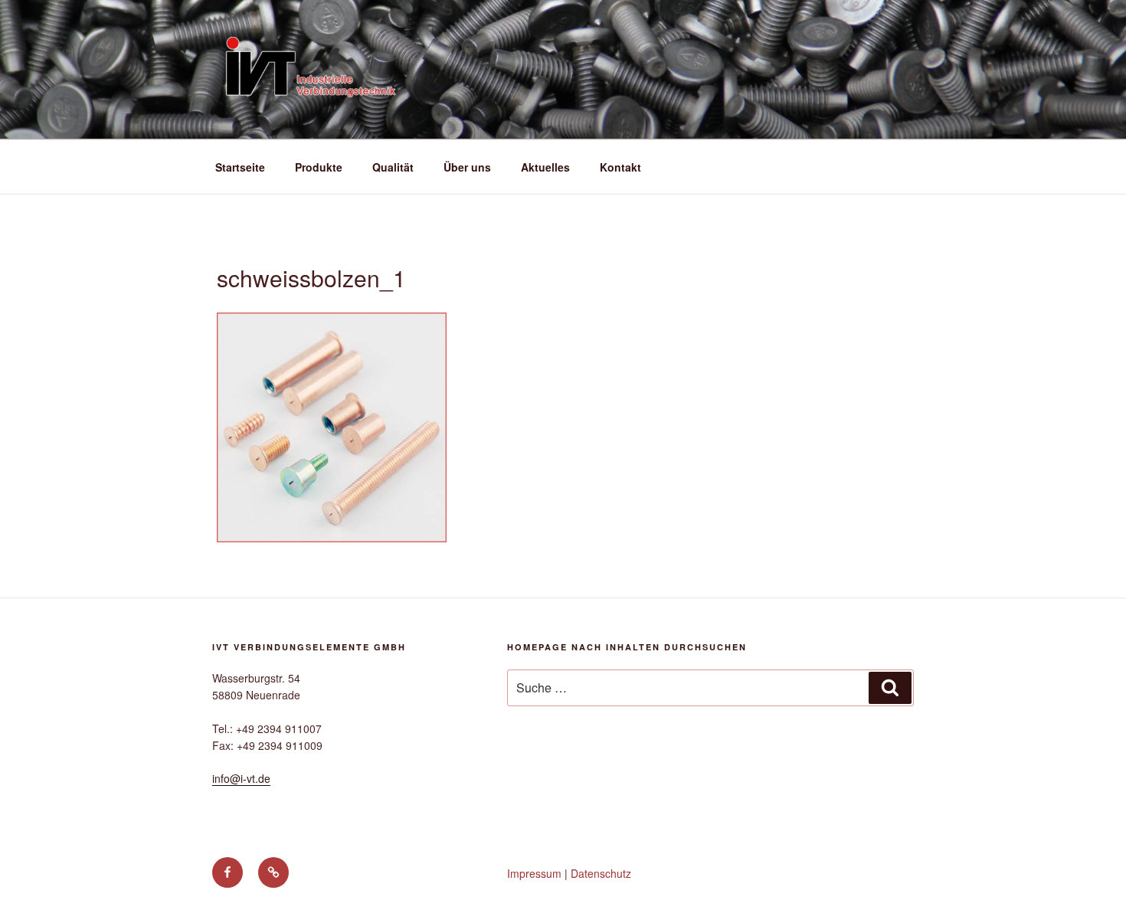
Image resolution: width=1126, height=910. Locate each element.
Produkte (318, 167)
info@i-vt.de (241, 778)
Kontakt (620, 167)
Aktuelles (545, 167)
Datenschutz (601, 873)
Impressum (534, 873)
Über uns (467, 167)
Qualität (393, 167)
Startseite (240, 167)
